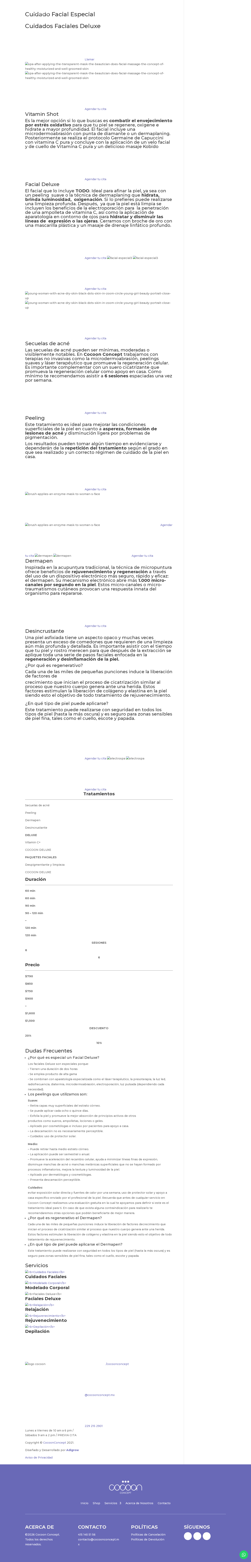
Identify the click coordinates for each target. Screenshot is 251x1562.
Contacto (221, 12)
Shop (147, 12)
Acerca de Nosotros (194, 12)
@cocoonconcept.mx (99, 1395)
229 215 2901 (93, 1426)
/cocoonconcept (117, 1364)
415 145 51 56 (86, 1534)
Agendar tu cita (95, 109)
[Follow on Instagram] (197, 1536)
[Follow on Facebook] (188, 1536)
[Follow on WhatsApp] (207, 1536)
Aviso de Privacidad (39, 1457)
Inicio (134, 12)
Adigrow (72, 1450)
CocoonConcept (54, 1442)
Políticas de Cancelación (148, 1534)
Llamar (89, 59)
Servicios (163, 12)
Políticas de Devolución (147, 1539)
